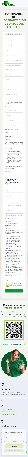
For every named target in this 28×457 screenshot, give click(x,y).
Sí (6, 106)
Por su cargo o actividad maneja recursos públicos (13, 237)
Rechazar (14, 446)
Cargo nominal (9, 136)
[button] (26, 3)
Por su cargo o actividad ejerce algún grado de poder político (13, 241)
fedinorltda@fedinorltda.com (9, 414)
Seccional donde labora (12, 129)
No (11, 106)
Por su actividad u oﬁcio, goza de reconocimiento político (13, 246)
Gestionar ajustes (14, 451)
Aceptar (14, 441)
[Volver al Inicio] (8, 3)
